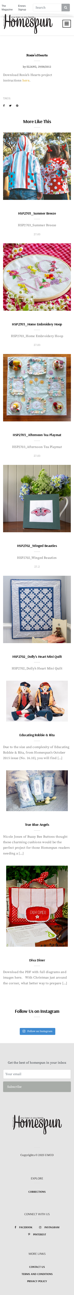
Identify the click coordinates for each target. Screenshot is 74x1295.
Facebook (25, 1227)
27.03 (37, 234)
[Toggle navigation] (66, 24)
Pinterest (39, 1234)
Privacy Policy (37, 1281)
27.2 (37, 567)
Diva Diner (37, 960)
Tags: (7, 98)
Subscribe (14, 1087)
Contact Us (37, 1267)
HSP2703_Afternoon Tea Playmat (37, 434)
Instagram (51, 1227)
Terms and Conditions (37, 1274)
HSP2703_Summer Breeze (37, 213)
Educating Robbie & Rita (36, 735)
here (25, 80)
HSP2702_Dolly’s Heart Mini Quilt (37, 656)
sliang (31, 66)
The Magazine (7, 7)
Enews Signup (22, 7)
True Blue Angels (37, 824)
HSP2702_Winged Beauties (37, 545)
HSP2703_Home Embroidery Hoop (37, 324)
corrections (37, 1192)
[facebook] (4, 105)
